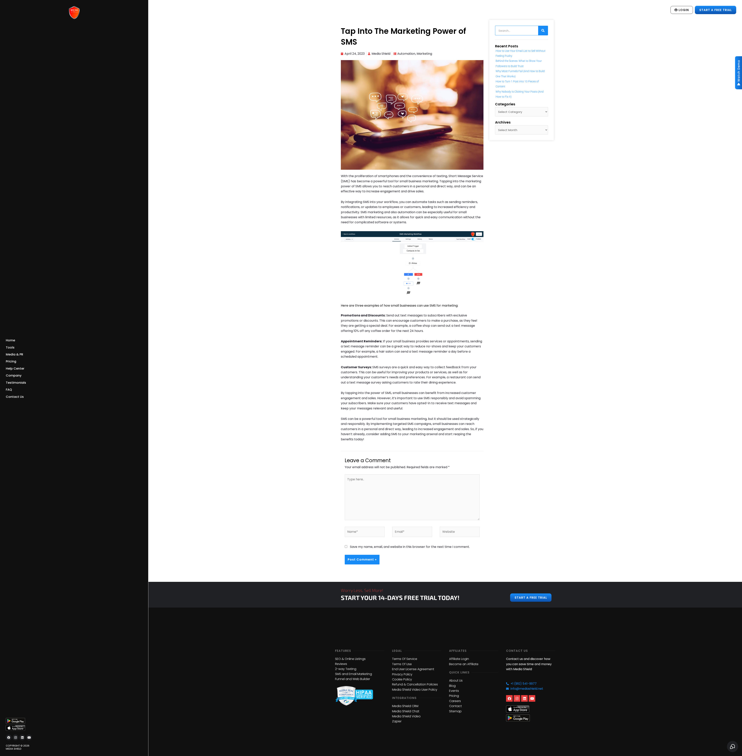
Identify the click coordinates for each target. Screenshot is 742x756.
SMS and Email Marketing (353, 674)
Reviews (341, 664)
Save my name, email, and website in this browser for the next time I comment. (410, 547)
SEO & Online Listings (350, 659)
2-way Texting (345, 669)
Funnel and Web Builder (352, 679)
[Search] (543, 30)
